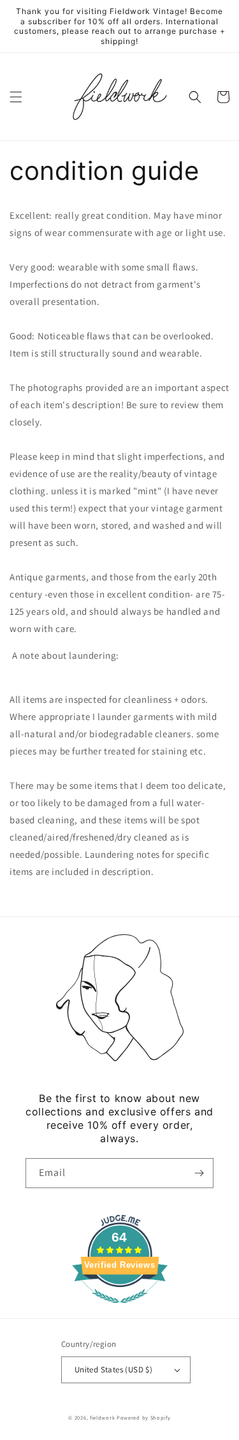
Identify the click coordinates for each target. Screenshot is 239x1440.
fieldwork (102, 1417)
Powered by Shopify (144, 1417)
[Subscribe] (199, 1173)
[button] (16, 97)
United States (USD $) (113, 1369)
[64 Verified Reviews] (120, 1310)
